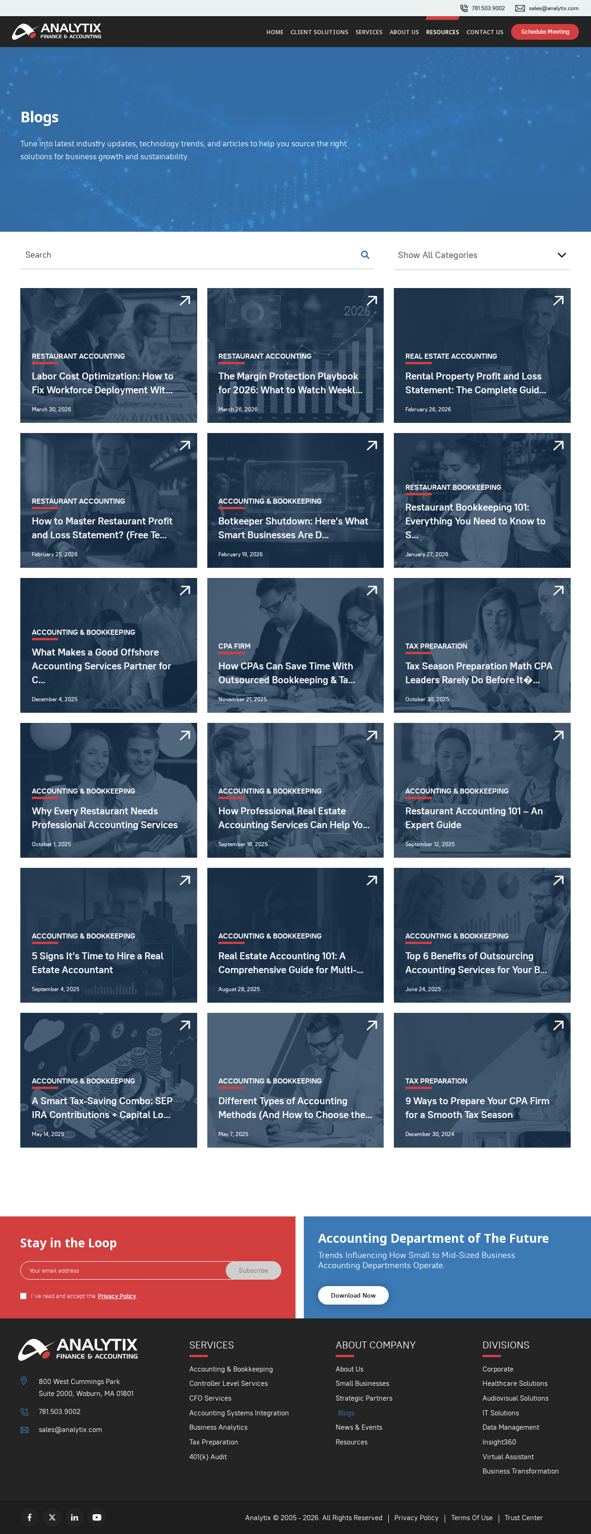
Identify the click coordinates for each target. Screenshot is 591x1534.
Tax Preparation (213, 1442)
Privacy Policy (117, 1296)
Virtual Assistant (508, 1456)
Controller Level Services (228, 1383)
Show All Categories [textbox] (437, 255)
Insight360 (499, 1442)
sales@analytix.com (554, 8)
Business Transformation (520, 1471)
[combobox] (482, 255)
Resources (442, 32)
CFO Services (210, 1398)
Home (274, 32)
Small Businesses (362, 1383)
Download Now (353, 1295)
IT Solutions (500, 1412)
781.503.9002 (488, 8)
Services (369, 32)
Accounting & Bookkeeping (231, 1369)
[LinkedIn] (75, 1517)
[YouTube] (97, 1517)
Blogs (346, 1412)
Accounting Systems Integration (239, 1412)
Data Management (510, 1427)
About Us (404, 32)
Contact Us (484, 32)
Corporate (497, 1369)
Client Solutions (319, 32)
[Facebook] (29, 1517)
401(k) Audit (208, 1456)
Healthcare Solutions (515, 1383)
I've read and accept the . (84, 1296)
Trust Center (524, 1517)
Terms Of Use (472, 1517)
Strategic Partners (364, 1398)
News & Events (359, 1427)
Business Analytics (218, 1427)
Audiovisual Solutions (515, 1398)
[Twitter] (52, 1517)
